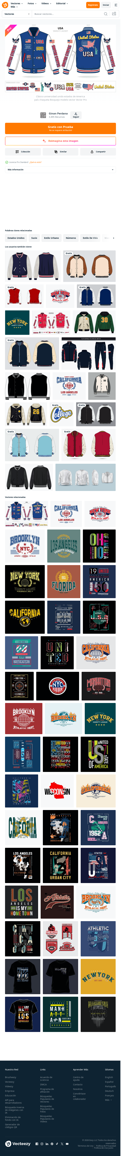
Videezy (9, 1084)
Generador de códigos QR (12, 1124)
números (71, 236)
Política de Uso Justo (101, 1148)
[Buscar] (106, 14)
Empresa (9, 1089)
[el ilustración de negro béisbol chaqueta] (102, 384)
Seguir (76, 117)
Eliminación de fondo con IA (13, 1117)
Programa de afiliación (46, 1089)
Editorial (60, 3)
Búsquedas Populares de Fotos (46, 1107)
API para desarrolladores (13, 1100)
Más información (15, 168)
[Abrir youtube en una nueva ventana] (67, 1143)
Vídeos (45, 3)
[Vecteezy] (5, 5)
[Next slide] (109, 236)
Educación (10, 1094)
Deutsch (107, 1089)
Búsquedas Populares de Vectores (46, 1097)
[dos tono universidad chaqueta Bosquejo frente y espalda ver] (89, 443)
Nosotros (76, 1087)
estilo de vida (90, 236)
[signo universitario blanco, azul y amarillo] (62, 413)
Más (13, 6)
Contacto (76, 1083)
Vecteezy (9, 1080)
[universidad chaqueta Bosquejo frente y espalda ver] (96, 294)
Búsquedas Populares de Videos (46, 1117)
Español (107, 1080)
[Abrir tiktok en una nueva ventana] (57, 1143)
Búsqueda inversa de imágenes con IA (14, 1108)
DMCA (42, 1083)
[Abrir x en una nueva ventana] (62, 1143)
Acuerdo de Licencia (45, 1077)
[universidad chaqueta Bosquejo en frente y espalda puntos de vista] (32, 352)
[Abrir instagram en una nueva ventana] (42, 1143)
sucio (34, 236)
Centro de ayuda (76, 1077)
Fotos (31, 3)
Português (108, 1084)
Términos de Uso (106, 1144)
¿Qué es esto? (35, 162)
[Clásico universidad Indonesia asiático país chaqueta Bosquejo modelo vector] (51, 321)
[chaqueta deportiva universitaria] (24, 294)
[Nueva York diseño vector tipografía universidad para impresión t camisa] (57, 684)
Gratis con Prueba (60, 128)
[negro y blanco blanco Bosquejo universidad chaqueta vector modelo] (27, 384)
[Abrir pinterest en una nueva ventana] (52, 1143)
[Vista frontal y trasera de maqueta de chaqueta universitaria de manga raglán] (89, 264)
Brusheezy (10, 1075)
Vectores (15, 3)
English (107, 1075)
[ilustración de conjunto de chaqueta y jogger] (89, 352)
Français (107, 1094)
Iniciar (106, 5)
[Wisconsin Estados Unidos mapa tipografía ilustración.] (57, 789)
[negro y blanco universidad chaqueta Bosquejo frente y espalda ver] (96, 413)
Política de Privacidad (104, 1146)
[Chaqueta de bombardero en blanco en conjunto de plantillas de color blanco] (85, 476)
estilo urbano (51, 236)
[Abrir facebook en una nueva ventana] (37, 1143)
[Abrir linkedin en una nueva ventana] (47, 1143)
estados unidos (16, 236)
